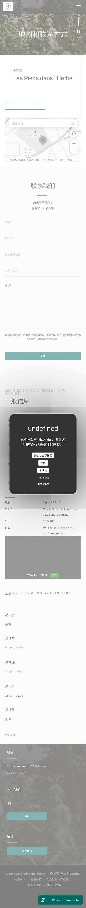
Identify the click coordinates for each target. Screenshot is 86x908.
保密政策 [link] (44, 477)
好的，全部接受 (43, 455)
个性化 (43, 470)
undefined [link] (43, 483)
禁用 (43, 462)
